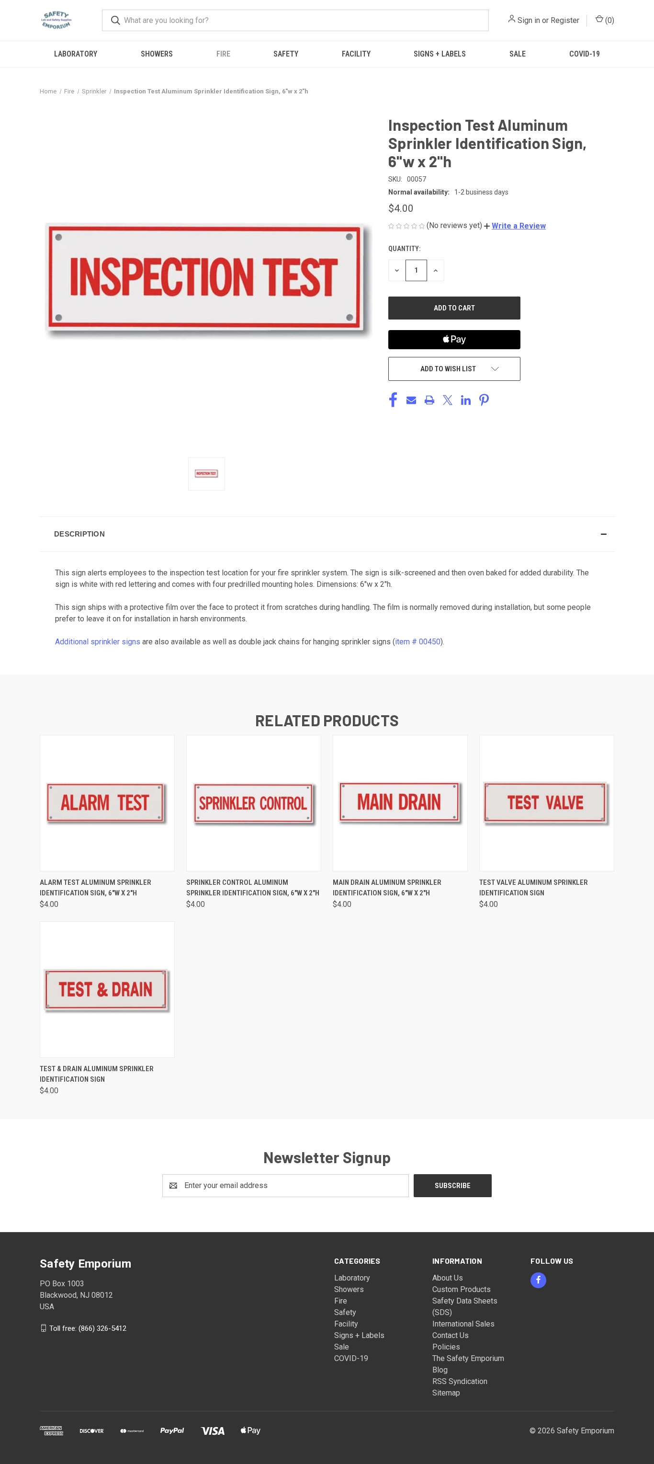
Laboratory (75, 53)
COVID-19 (584, 53)
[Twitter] (447, 400)
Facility (356, 53)
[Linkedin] (466, 400)
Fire (223, 53)
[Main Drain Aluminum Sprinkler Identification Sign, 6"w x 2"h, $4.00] (400, 803)
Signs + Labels (440, 53)
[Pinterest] (484, 400)
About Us (447, 1277)
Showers (157, 53)
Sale (517, 53)
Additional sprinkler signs (97, 641)
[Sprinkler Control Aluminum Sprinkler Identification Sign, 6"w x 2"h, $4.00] (253, 803)
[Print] (429, 400)
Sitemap (446, 1392)
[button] (515, 225)
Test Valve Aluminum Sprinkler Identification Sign (533, 888)
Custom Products (461, 1289)
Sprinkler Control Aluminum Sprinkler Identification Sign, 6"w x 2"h (252, 888)
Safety (285, 53)
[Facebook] (393, 400)
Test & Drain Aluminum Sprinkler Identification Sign (97, 1074)
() (608, 20)
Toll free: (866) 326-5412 (87, 1328)
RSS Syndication (459, 1381)
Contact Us (450, 1335)
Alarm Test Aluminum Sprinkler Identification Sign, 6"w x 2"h (95, 888)
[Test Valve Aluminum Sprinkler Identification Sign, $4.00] (546, 803)
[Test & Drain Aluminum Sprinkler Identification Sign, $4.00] (107, 989)
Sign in (529, 20)
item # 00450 (417, 641)
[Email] (411, 400)
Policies (446, 1346)
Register (565, 20)
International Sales (463, 1323)
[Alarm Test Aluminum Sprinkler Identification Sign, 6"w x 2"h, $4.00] (107, 803)
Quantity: (404, 248)
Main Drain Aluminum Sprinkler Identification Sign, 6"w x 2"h (387, 888)
